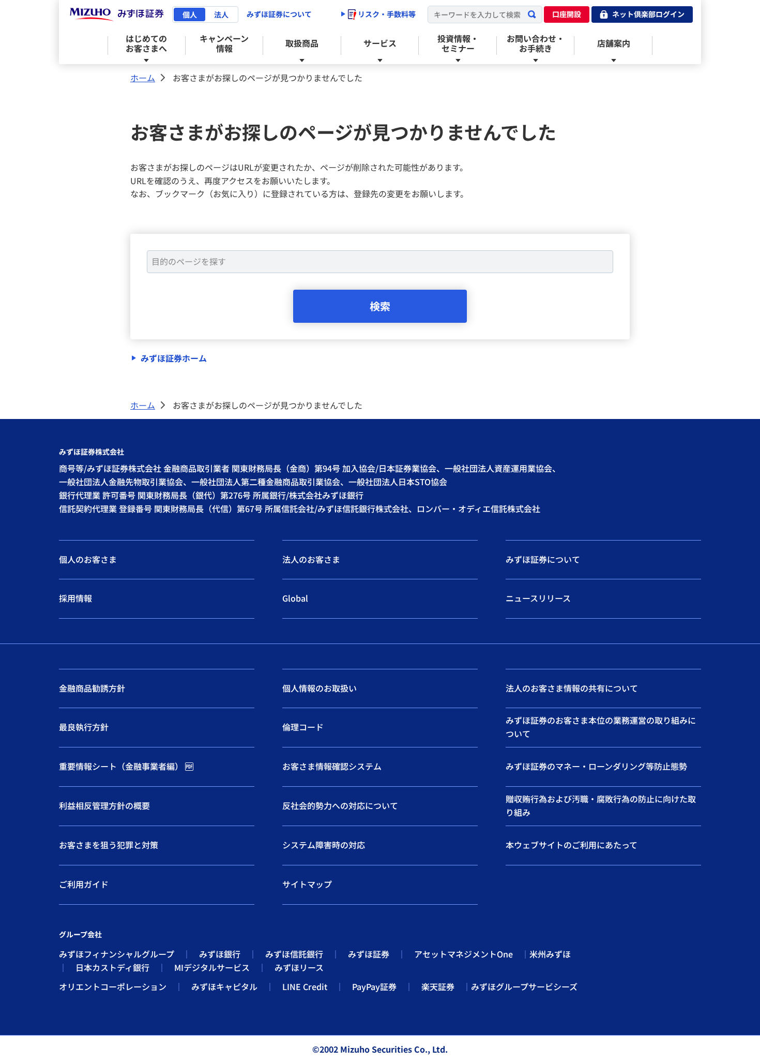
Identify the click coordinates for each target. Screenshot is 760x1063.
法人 (221, 14)
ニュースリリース (538, 598)
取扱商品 (301, 43)
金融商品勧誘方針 (92, 688)
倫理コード (303, 727)
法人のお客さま (311, 559)
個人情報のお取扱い (319, 688)
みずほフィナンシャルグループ (116, 954)
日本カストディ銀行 (112, 967)
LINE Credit (304, 986)
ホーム (142, 77)
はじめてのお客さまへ (146, 43)
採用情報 (75, 598)
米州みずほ (550, 954)
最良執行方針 (84, 727)
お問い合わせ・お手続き (536, 43)
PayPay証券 (374, 986)
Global (295, 598)
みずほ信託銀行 (294, 954)
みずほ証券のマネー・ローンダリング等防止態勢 (596, 766)
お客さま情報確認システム (332, 766)
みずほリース (299, 967)
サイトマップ (307, 884)
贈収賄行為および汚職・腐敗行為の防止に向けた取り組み (601, 805)
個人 (190, 14)
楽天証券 (437, 986)
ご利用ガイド (84, 884)
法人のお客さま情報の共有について (572, 688)
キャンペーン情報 (224, 43)
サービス (380, 43)
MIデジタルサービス (212, 967)
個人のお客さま (88, 559)
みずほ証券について (279, 14)
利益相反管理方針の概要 (104, 805)
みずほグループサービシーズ (524, 986)
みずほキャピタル (224, 986)
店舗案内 (613, 43)
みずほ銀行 (219, 954)
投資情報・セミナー (458, 43)
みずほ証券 (368, 954)
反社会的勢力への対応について (340, 805)
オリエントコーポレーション (112, 986)
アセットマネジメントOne (463, 954)
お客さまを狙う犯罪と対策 (108, 845)
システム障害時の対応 (323, 845)
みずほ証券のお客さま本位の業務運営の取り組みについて (601, 727)
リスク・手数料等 (386, 14)
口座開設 (566, 14)
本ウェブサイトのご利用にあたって (571, 845)
